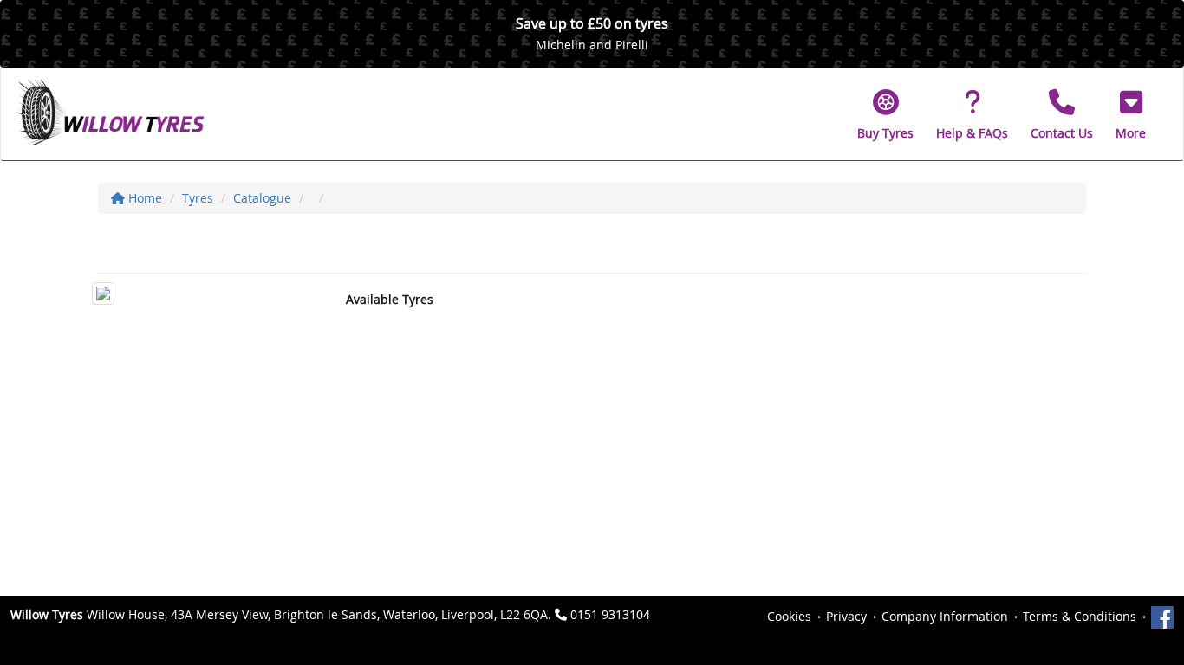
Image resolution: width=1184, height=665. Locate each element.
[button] (1130, 114)
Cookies (789, 616)
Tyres (197, 198)
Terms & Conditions (1079, 616)
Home (143, 198)
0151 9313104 (610, 614)
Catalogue (262, 198)
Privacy (846, 616)
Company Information (944, 616)
